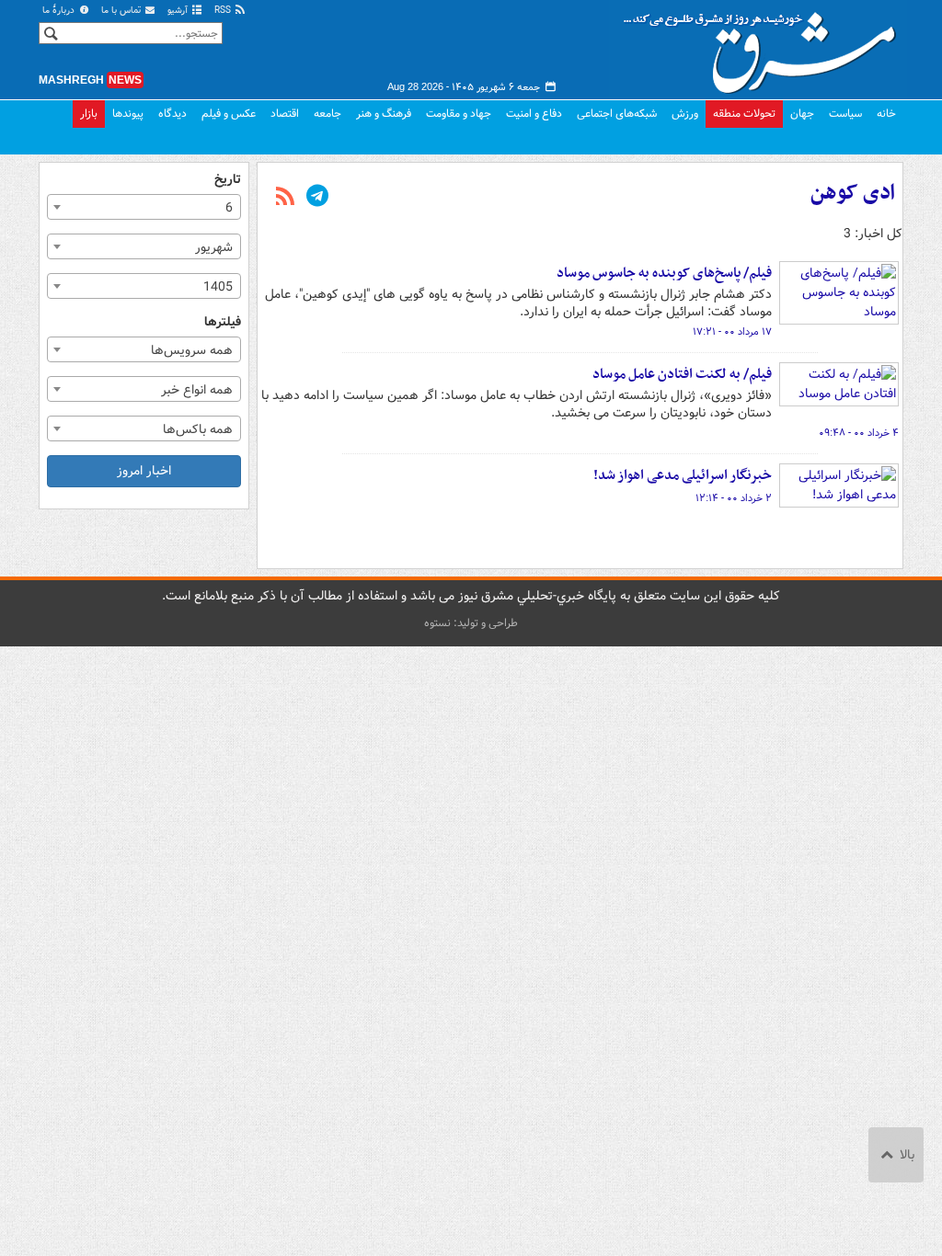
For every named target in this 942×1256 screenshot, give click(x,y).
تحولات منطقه (744, 113)
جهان (802, 113)
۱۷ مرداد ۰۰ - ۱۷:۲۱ (732, 332)
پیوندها (128, 113)
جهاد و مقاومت (458, 113)
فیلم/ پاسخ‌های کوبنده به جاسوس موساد (664, 273)
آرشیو (178, 10)
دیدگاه (172, 113)
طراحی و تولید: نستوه (471, 623)
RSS (224, 10)
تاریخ (227, 179)
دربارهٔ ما (59, 10)
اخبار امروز (144, 471)
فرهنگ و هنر (383, 113)
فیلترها (222, 322)
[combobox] (144, 207)
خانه (886, 113)
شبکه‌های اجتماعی (617, 113)
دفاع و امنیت (534, 113)
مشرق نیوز (765, 46)
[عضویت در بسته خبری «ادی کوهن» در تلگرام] (317, 197)
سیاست (845, 113)
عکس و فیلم (228, 113)
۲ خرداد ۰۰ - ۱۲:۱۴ (733, 498)
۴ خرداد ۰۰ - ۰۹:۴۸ (859, 433)
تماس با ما (122, 10)
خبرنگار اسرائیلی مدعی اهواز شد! (682, 475)
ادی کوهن (852, 193)
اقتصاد (284, 113)
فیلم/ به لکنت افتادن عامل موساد (682, 374)
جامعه (327, 113)
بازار (89, 113)
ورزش (685, 113)
